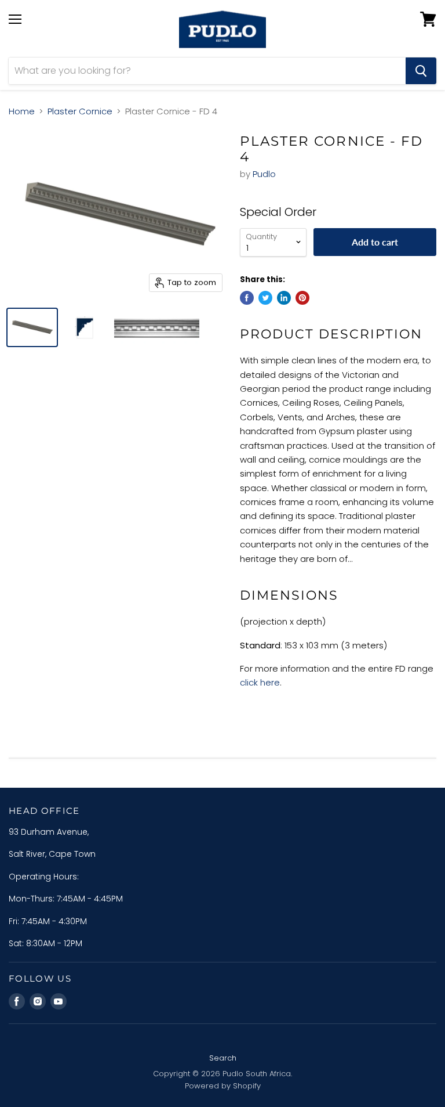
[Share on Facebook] (247, 298)
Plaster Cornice (80, 111)
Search (222, 1057)
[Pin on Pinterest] (302, 298)
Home (22, 111)
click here (260, 682)
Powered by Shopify (223, 1085)
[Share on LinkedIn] (284, 298)
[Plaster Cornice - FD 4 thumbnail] (32, 327)
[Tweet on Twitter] (265, 298)
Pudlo (264, 174)
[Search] (421, 70)
